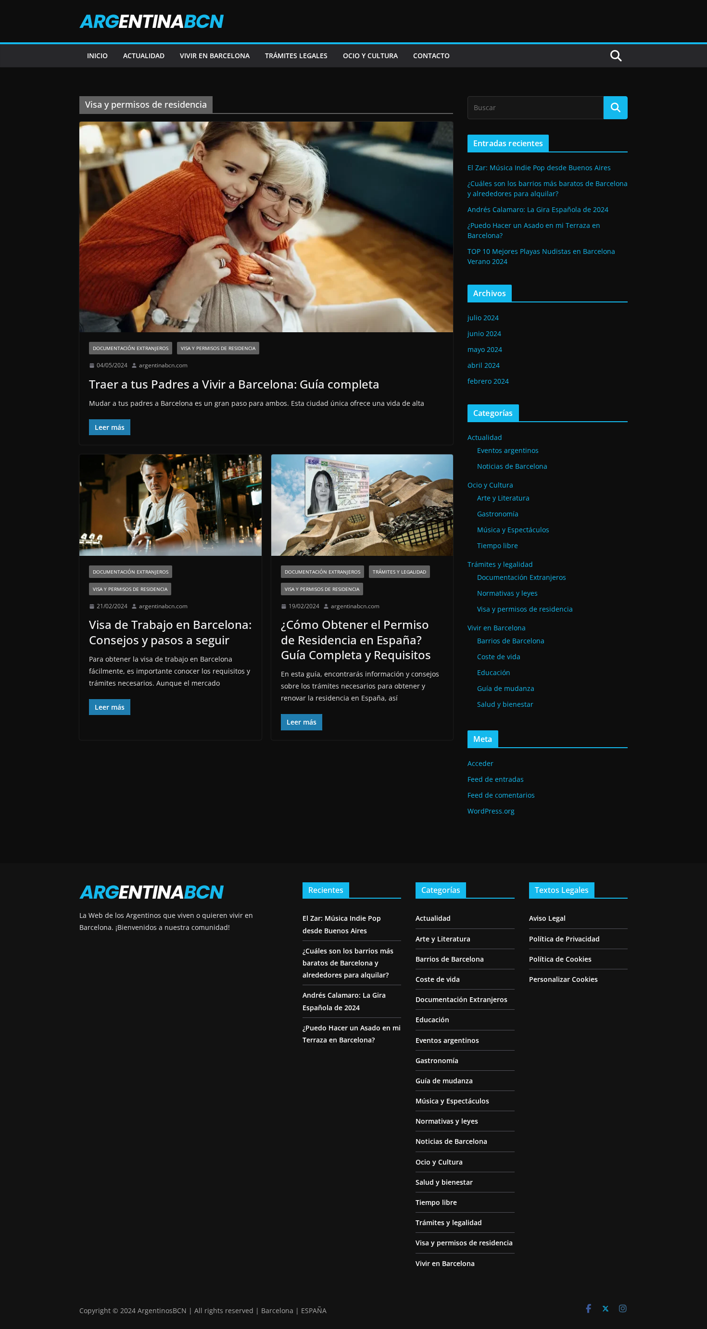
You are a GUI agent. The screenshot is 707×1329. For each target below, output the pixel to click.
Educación (493, 672)
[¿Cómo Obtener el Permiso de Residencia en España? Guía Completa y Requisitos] (362, 505)
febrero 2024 (488, 381)
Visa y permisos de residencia (218, 348)
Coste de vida (498, 656)
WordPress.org (491, 810)
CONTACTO (431, 55)
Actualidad (484, 437)
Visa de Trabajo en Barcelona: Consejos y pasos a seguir (170, 631)
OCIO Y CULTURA (370, 55)
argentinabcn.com (163, 365)
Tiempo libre (497, 545)
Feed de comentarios (501, 795)
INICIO (97, 55)
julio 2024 (483, 317)
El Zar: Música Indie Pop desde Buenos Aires (539, 167)
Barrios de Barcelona (510, 640)
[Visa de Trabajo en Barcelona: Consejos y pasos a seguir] (170, 505)
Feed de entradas (495, 779)
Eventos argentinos (508, 450)
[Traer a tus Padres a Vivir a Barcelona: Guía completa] (266, 227)
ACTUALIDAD (143, 55)
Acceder (480, 763)
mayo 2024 (484, 349)
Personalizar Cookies (563, 979)
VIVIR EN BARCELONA (215, 55)
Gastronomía (497, 513)
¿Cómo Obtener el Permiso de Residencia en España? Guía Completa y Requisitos (356, 639)
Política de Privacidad (564, 938)
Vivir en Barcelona (496, 627)
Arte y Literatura (503, 497)
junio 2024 (484, 333)
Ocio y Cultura (490, 484)
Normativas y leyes (507, 593)
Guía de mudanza (505, 688)
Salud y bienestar (505, 704)
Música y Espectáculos (513, 529)
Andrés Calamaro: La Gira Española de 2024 (537, 209)
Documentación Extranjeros (130, 348)
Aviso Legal (547, 918)
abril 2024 (483, 365)
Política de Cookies (560, 959)
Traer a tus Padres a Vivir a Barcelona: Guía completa (234, 384)
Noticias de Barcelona (512, 466)
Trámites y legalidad (399, 571)
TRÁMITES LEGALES (296, 55)
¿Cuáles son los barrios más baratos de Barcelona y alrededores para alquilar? (348, 962)
